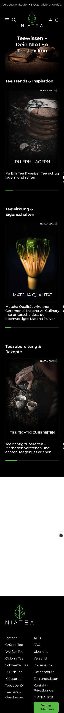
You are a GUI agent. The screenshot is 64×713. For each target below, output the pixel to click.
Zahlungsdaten (46, 678)
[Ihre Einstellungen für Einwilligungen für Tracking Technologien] (61, 535)
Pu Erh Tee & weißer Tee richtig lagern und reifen (32, 175)
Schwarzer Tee (16, 665)
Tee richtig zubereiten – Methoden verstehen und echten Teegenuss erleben (28, 448)
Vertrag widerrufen (46, 707)
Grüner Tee (14, 645)
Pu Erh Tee (14, 672)
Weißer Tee (14, 651)
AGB (37, 638)
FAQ (37, 645)
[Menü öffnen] (4, 20)
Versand (40, 658)
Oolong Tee (14, 658)
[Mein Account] (49, 20)
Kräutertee (13, 678)
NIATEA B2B (43, 697)
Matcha (11, 638)
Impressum (43, 665)
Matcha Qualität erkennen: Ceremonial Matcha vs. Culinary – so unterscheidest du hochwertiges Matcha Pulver (32, 313)
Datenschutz (44, 672)
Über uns (41, 651)
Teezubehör (14, 685)
